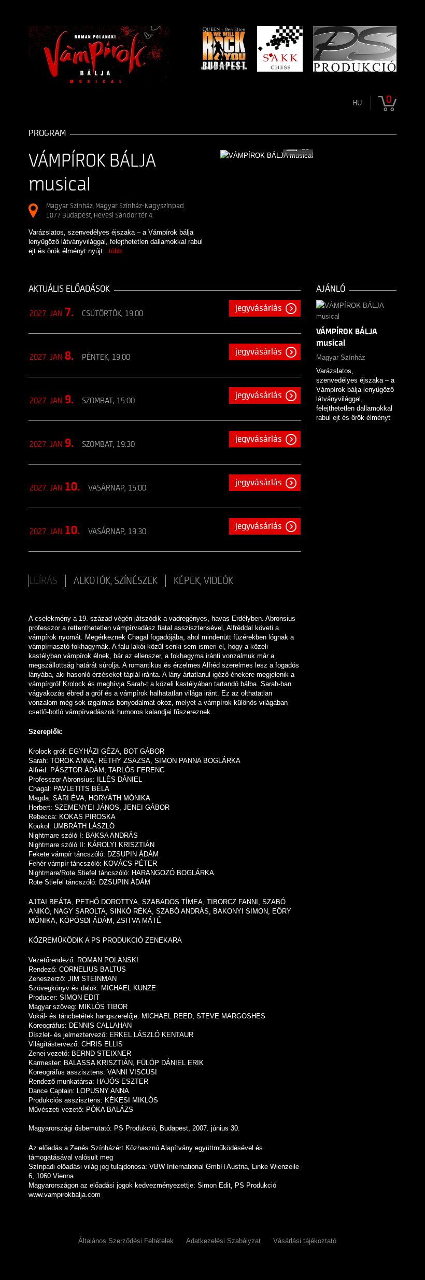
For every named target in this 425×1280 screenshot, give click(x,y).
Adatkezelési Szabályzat (223, 1241)
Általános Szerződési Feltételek (126, 1241)
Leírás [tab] (43, 581)
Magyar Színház (340, 357)
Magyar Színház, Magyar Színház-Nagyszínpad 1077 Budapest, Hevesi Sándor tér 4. (115, 210)
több (115, 251)
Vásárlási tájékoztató (304, 1241)
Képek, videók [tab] (203, 581)
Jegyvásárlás (258, 308)
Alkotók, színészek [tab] (116, 581)
